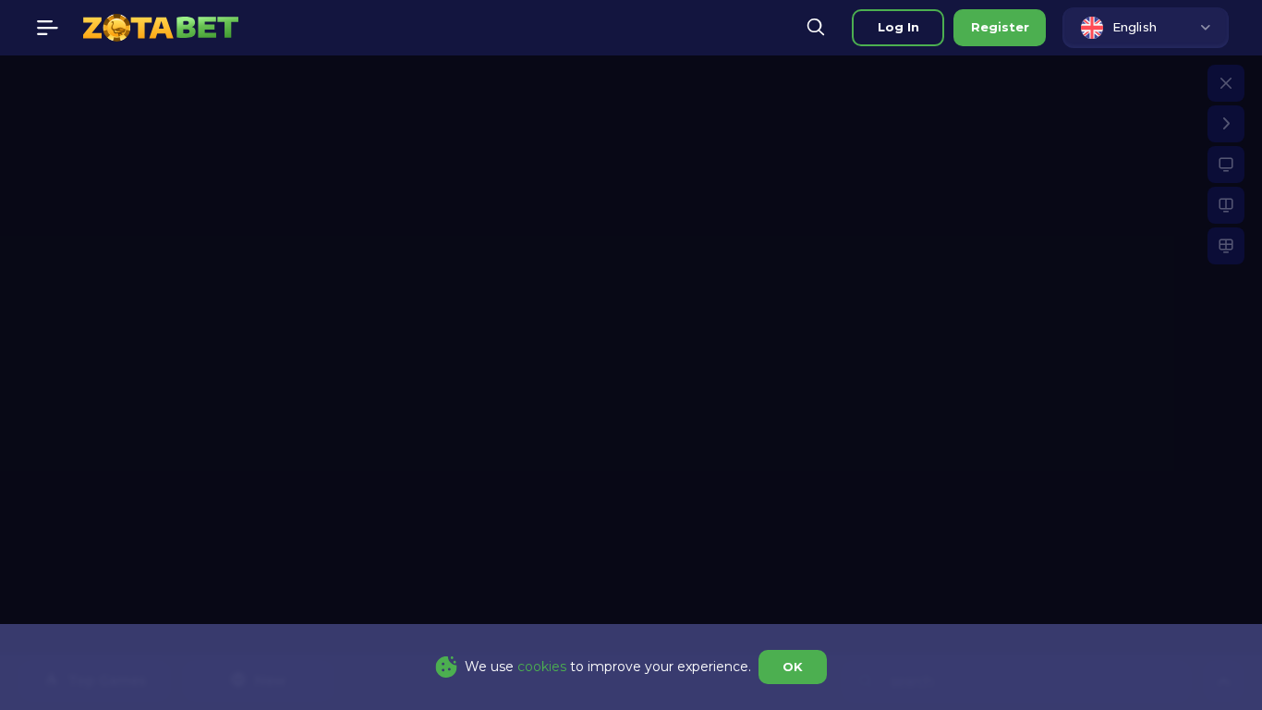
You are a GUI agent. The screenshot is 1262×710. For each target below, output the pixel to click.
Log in (898, 26)
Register (1000, 26)
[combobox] (1145, 27)
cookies (541, 666)
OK (793, 666)
